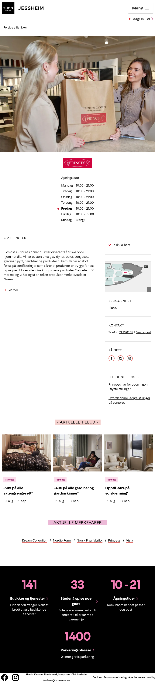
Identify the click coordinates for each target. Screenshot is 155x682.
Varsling (151, 677)
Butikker (21, 27)
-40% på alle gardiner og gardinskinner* (74, 490)
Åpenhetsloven (136, 677)
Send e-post (143, 332)
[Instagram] (121, 358)
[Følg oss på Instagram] (15, 677)
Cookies (97, 677)
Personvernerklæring (115, 677)
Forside (8, 27)
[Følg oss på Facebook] (4, 677)
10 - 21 (141, 19)
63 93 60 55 (126, 332)
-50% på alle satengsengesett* (18, 490)
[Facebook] (111, 358)
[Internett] (130, 358)
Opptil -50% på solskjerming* (117, 490)
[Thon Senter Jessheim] (22, 8)
